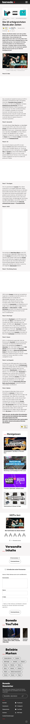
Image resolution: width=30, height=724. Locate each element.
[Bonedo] (8, 2)
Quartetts (12, 342)
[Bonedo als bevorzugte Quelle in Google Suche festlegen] (13, 28)
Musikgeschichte (13, 138)
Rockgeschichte (20, 203)
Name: (4, 590)
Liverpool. (12, 393)
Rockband (12, 319)
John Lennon (13, 307)
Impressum (5, 706)
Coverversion (13, 304)
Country (16, 186)
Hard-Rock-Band (15, 252)
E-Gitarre (18, 345)
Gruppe (4, 128)
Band (5, 136)
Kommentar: (5, 577)
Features (12, 18)
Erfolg (19, 136)
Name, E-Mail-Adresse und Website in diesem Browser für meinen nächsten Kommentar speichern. (14, 605)
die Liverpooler (10, 404)
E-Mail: (4, 597)
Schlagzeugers (23, 365)
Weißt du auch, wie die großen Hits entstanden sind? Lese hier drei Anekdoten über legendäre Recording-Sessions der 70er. (14, 416)
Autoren (4, 712)
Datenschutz (5, 709)
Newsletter (10, 696)
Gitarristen (5, 347)
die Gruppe (22, 371)
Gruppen (17, 332)
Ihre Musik (19, 329)
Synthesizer (11, 333)
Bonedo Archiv (21, 28)
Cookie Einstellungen (8, 716)
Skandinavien (13, 370)
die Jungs (5, 307)
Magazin (7, 18)
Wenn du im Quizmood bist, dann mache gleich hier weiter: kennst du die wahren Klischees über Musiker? (15, 421)
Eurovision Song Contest (14, 102)
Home (4, 18)
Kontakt (4, 702)
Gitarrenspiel (13, 265)
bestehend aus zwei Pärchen (9, 105)
